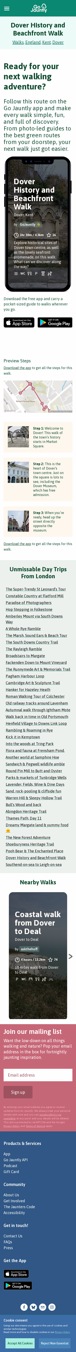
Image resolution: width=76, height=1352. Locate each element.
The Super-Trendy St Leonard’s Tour (36, 589)
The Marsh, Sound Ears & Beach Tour (36, 635)
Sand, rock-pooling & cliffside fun (33, 791)
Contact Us (13, 1236)
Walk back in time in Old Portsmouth (37, 716)
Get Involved (14, 1201)
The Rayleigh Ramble (24, 649)
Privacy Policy (62, 1332)
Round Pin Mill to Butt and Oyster (34, 771)
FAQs (8, 1242)
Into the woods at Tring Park (30, 744)
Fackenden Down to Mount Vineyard (36, 662)
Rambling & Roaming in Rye (29, 730)
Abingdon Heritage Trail (26, 811)
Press (8, 1248)
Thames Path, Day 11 (24, 818)
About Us (11, 1195)
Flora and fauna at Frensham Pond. (35, 750)
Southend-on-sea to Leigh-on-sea (34, 864)
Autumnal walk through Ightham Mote (38, 710)
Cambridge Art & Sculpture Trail (33, 683)
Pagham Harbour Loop (25, 676)
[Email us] (42, 1307)
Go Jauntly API (16, 1160)
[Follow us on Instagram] (52, 1307)
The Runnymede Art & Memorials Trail (38, 669)
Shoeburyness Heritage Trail (30, 844)
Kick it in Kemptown (23, 737)
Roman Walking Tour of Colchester (35, 696)
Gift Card (11, 1171)
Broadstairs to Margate (25, 656)
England (33, 42)
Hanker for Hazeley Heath (28, 689)
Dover (58, 42)
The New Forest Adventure (28, 837)
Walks (18, 42)
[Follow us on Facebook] (24, 1307)
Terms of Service (35, 1126)
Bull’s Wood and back (23, 804)
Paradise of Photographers (29, 602)
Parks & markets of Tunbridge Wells (36, 777)
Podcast (10, 1166)
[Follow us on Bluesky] (33, 1307)
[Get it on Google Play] (55, 322)
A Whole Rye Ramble (23, 629)
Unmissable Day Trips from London (38, 573)
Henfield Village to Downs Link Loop (36, 723)
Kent (46, 42)
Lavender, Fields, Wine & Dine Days (35, 784)
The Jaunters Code (19, 1207)
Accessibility (14, 1212)
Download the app (17, 368)
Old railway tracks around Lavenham (37, 703)
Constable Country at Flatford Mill (35, 596)
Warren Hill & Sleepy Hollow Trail (34, 798)
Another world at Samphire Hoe (32, 757)
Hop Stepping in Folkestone (29, 609)
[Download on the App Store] (19, 322)
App (7, 1154)
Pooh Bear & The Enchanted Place (34, 851)
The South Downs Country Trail (32, 642)
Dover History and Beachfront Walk (36, 858)
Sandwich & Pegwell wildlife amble (35, 764)
